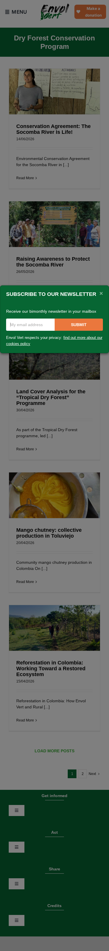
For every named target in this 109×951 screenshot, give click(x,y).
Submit (79, 324)
